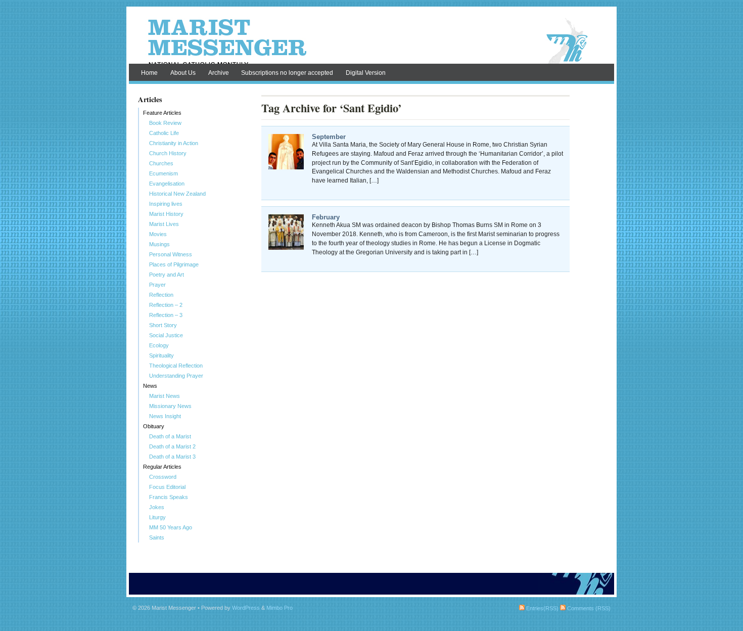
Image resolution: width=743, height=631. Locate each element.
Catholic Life (164, 133)
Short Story (163, 325)
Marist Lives (164, 224)
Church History (168, 153)
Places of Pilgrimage (174, 264)
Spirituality (161, 355)
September (329, 137)
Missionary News (170, 406)
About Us (183, 72)
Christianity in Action (173, 143)
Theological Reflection (176, 366)
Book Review (165, 123)
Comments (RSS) (588, 608)
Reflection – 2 (165, 305)
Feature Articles (162, 113)
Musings (159, 244)
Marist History (166, 214)
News (150, 386)
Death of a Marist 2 (172, 446)
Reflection (161, 295)
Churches (161, 163)
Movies (158, 234)
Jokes (156, 507)
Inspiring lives (165, 204)
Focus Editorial (167, 487)
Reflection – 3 (165, 315)
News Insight (165, 416)
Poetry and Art (166, 275)
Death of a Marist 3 (172, 457)
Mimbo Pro (279, 608)
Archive (218, 72)
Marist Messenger (371, 41)
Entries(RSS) (542, 608)
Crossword (162, 477)
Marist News (164, 396)
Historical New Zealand (177, 194)
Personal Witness (170, 254)
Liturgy (157, 517)
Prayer (157, 285)
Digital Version (366, 72)
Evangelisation (166, 184)
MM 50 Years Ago (170, 527)
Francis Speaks (168, 497)
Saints (156, 537)
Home (149, 72)
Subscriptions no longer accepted (287, 72)
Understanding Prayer (176, 376)
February (326, 217)
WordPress (246, 608)
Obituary (153, 426)
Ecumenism (163, 173)
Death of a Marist (170, 436)
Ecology (159, 345)
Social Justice (166, 335)
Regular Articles (162, 467)
